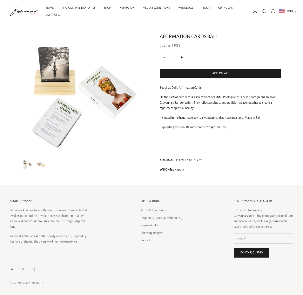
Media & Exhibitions (156, 7)
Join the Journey (251, 252)
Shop (107, 7)
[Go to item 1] (27, 164)
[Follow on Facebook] (12, 269)
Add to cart (220, 73)
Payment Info (149, 225)
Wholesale (185, 7)
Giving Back (226, 7)
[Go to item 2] (40, 164)
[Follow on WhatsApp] (33, 269)
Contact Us (53, 14)
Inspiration (127, 7)
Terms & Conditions (153, 210)
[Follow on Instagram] (23, 269)
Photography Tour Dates (78, 7)
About (206, 7)
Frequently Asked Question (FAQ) (161, 218)
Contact (145, 240)
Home (50, 7)
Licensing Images (151, 233)
